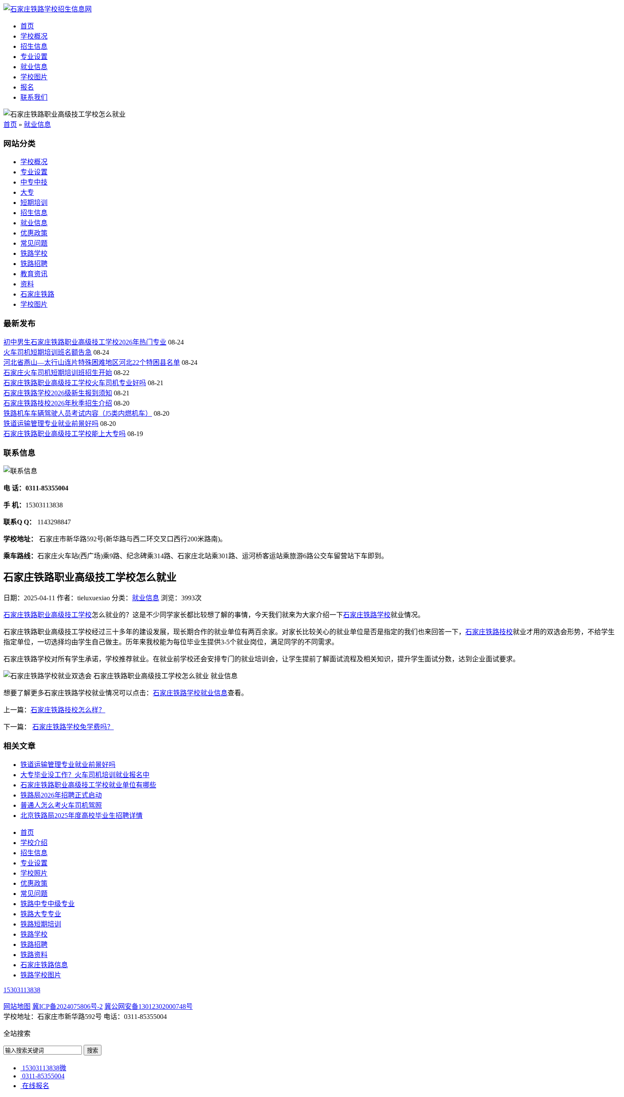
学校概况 (34, 36)
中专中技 (34, 182)
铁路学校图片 (40, 975)
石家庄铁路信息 (44, 964)
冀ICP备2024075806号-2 (67, 1006)
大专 (27, 192)
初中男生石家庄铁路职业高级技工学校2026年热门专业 (84, 342)
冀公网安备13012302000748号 (148, 1006)
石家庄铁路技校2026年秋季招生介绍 (57, 403)
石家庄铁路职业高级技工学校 (47, 614)
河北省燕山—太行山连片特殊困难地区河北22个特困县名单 (91, 362)
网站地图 (17, 1006)
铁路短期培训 (40, 924)
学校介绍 (34, 842)
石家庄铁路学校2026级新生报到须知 (57, 393)
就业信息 (34, 66)
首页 (27, 26)
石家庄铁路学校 (367, 614)
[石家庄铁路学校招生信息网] (47, 9)
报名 (27, 87)
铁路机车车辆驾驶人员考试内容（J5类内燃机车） (77, 413)
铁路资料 (34, 954)
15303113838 (21, 989)
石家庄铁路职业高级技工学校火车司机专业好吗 (74, 382)
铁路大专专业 (40, 914)
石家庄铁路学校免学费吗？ (73, 726)
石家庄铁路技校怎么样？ (68, 710)
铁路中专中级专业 (47, 903)
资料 (27, 284)
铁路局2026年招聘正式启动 (61, 795)
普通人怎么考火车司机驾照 (61, 805)
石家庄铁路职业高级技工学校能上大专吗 (64, 433)
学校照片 (34, 873)
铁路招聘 (34, 263)
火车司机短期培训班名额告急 (47, 352)
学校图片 (34, 77)
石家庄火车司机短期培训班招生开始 (57, 372)
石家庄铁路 (37, 294)
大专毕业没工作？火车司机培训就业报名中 (84, 774)
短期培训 (34, 202)
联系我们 (34, 97)
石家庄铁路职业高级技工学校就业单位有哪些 (88, 785)
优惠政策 (34, 233)
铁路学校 (34, 253)
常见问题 (34, 243)
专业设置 (34, 56)
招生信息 (34, 46)
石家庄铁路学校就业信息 (190, 693)
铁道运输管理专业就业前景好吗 (50, 423)
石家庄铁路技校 (489, 631)
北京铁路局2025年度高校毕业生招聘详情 (81, 815)
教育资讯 (34, 273)
